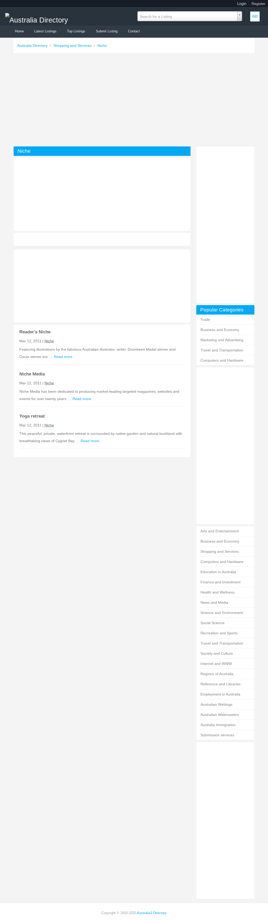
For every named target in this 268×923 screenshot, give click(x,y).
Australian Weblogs (216, 704)
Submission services (217, 735)
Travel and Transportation (221, 350)
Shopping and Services (73, 45)
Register (258, 4)
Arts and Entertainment (219, 531)
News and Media (214, 602)
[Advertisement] (134, 101)
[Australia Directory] (36, 19)
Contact (134, 31)
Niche (102, 45)
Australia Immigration (218, 725)
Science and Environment (221, 613)
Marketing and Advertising (221, 340)
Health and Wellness (217, 592)
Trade (205, 319)
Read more (63, 357)
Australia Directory (33, 45)
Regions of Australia (216, 674)
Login (241, 3)
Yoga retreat (32, 416)
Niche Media (32, 374)
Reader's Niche (35, 331)
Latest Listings (45, 31)
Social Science (212, 623)
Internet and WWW (216, 664)
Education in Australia (218, 572)
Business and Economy (219, 330)
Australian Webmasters (219, 715)
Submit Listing (107, 31)
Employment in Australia (220, 694)
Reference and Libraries (220, 684)
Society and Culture (216, 653)
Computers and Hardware (221, 360)
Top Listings (76, 31)
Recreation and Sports (219, 633)
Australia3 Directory (152, 913)
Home (19, 31)
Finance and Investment (220, 582)
